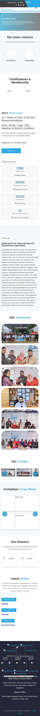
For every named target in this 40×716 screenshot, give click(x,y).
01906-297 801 (31, 650)
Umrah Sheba (10, 60)
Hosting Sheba (29, 60)
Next (35, 473)
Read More (10, 150)
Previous (4, 473)
